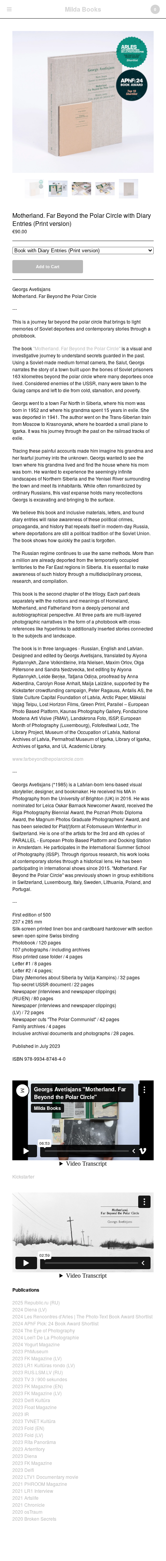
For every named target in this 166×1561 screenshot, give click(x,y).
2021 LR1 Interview (32, 1490)
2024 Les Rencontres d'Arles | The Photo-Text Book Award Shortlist (82, 1316)
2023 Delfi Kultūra (31, 1400)
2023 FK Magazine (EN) (37, 1386)
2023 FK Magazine (32, 1462)
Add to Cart (47, 266)
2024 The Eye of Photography (43, 1330)
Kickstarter (23, 1176)
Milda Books (83, 9)
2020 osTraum (27, 1511)
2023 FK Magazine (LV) (37, 1358)
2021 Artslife (25, 1497)
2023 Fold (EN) (28, 1428)
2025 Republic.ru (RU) (36, 1302)
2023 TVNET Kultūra (34, 1421)
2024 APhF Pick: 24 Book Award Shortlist (55, 1323)
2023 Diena (24, 1455)
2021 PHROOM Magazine (39, 1483)
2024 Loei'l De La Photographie (45, 1337)
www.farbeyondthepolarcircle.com (47, 758)
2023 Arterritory (28, 1449)
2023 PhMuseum (30, 1351)
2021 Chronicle (28, 1504)
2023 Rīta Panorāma (34, 1442)
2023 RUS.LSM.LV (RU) (37, 1372)
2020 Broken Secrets (34, 1518)
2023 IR (20, 1414)
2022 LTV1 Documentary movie (45, 1476)
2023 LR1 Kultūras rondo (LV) (43, 1365)
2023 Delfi (23, 1469)
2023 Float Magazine (34, 1407)
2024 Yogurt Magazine (36, 1344)
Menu (9, 9)
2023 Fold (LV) (27, 1435)
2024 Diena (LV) (29, 1309)
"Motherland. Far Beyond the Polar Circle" (76, 348)
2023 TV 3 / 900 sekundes (39, 1379)
